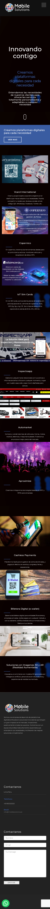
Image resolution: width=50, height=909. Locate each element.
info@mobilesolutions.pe (13, 812)
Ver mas (12, 140)
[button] (5, 903)
